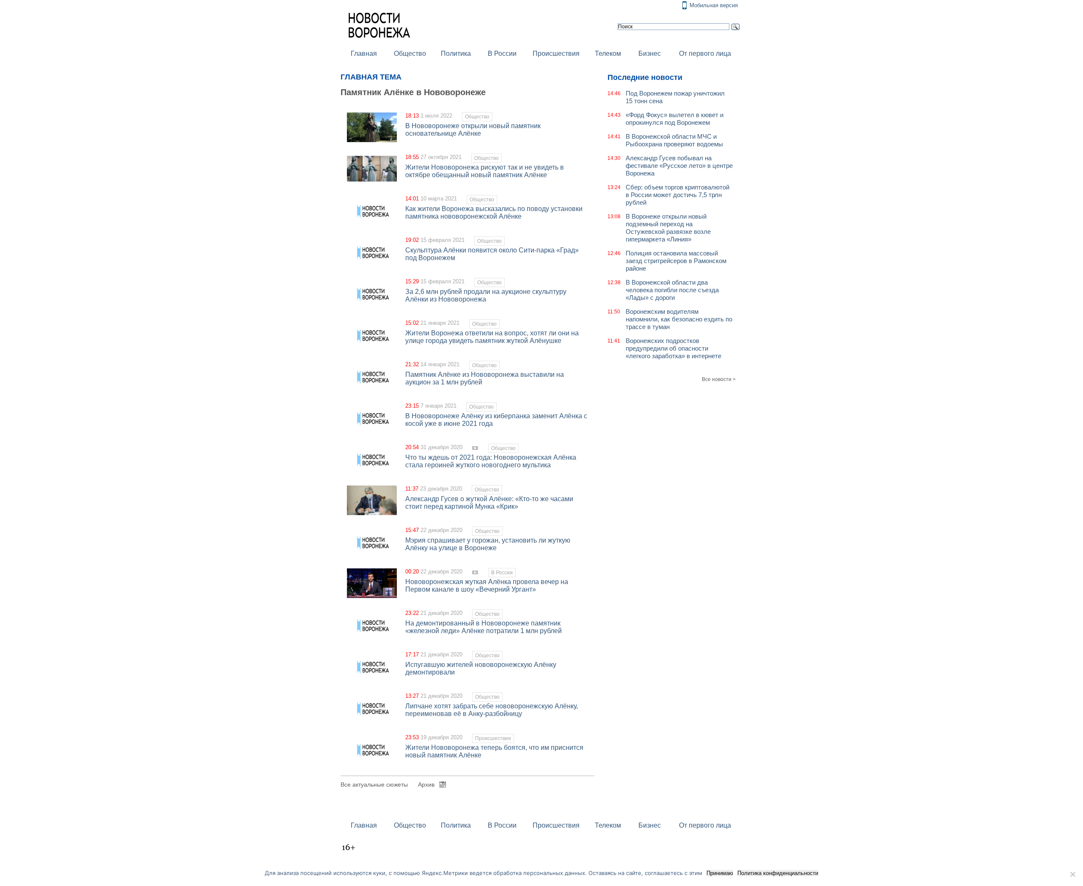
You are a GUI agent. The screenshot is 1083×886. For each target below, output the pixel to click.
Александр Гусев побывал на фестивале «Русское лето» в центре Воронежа (679, 165)
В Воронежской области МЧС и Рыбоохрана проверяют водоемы (674, 140)
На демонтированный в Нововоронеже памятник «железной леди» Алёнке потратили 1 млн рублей (483, 627)
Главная (364, 53)
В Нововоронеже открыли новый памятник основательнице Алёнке (473, 129)
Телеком (608, 53)
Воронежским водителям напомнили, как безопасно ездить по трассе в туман (679, 319)
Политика (456, 53)
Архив (426, 784)
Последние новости (644, 77)
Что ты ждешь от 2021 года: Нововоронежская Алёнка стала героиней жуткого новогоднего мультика (490, 461)
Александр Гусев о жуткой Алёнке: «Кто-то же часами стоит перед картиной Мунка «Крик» (489, 502)
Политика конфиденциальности (777, 873)
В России (502, 53)
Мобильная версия (714, 5)
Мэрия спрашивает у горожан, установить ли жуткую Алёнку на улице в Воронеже (487, 544)
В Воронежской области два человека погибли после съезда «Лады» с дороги (672, 290)
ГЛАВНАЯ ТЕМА (371, 77)
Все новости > (719, 379)
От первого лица (705, 53)
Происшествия (556, 53)
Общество (410, 53)
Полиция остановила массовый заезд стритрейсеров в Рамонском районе (676, 261)
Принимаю (719, 873)
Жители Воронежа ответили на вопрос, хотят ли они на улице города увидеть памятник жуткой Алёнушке (492, 336)
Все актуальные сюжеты (374, 784)
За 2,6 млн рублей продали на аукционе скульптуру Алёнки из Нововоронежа (485, 295)
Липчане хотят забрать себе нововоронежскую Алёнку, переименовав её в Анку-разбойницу (491, 709)
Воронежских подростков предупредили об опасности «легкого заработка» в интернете (673, 348)
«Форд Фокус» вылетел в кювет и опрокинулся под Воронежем (674, 118)
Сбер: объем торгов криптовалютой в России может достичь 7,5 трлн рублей (677, 195)
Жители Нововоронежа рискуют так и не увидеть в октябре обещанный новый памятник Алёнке (484, 171)
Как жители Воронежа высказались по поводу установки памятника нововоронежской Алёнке (494, 212)
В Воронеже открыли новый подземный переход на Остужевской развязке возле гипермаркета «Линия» (668, 228)
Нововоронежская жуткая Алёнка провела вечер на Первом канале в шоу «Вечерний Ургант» (486, 585)
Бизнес (649, 53)
